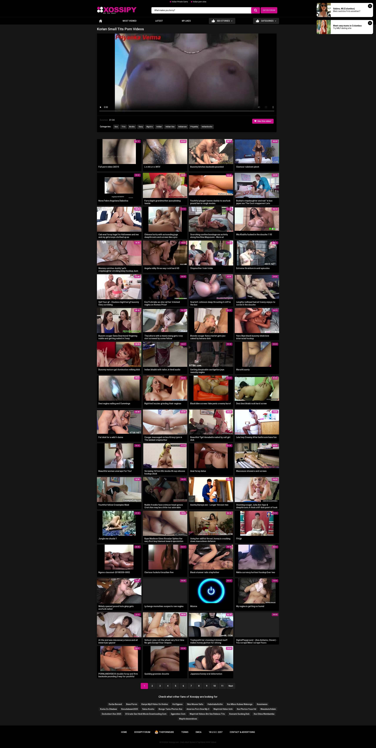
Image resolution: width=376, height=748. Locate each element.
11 (222, 686)
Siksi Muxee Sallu (195, 704)
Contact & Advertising (242, 732)
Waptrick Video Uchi (223, 709)
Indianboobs (207, 127)
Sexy (141, 127)
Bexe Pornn (131, 704)
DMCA (198, 732)
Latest (159, 21)
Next (231, 686)
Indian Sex (170, 127)
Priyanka (194, 127)
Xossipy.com (174, 742)
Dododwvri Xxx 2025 (111, 714)
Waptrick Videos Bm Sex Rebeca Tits (207, 714)
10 (214, 686)
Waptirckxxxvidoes (188, 719)
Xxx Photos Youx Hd (246, 709)
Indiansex (182, 127)
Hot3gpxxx (177, 704)
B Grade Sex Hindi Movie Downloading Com (145, 714)
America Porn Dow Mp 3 (198, 709)
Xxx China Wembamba (264, 714)
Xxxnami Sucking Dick (239, 714)
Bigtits (150, 127)
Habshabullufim (215, 704)
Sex (116, 127)
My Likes (186, 21)
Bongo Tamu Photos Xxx (170, 709)
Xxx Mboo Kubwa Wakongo (239, 704)
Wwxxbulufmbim (268, 709)
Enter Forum (269, 10)
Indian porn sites (199, 2)
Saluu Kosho (148, 709)
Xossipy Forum (142, 732)
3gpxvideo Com (178, 714)
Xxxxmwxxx (262, 704)
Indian (159, 127)
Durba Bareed (115, 704)
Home (100, 21)
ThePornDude (166, 732)
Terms (184, 732)
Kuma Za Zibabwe (108, 709)
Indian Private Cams (180, 2)
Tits (123, 127)
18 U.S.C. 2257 (215, 732)
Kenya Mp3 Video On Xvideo (154, 704)
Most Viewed (129, 21)
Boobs (132, 127)
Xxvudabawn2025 (129, 709)
